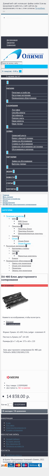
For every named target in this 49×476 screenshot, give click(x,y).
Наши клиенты (18, 121)
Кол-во (4, 404)
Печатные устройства (21, 92)
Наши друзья (17, 123)
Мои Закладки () (13, 444)
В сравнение (20, 411)
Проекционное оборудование (24, 98)
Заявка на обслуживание (22, 141)
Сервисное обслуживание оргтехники (27, 146)
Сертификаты (17, 115)
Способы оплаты (18, 112)
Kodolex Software (24, 462)
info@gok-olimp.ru (14, 455)
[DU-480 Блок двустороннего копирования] (15, 315)
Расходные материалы (21, 95)
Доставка (16, 110)
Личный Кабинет (13, 439)
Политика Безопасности (16, 428)
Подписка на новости (15, 446)
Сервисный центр (19, 135)
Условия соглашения (14, 430)
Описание (9, 322)
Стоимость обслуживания (22, 144)
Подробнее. (40, 8)
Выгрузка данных (19, 164)
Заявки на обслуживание (22, 161)
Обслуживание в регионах (22, 149)
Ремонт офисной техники (22, 138)
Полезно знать (18, 118)
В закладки (8, 411)
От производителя (13, 324)
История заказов (13, 441)
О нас (8, 423)
